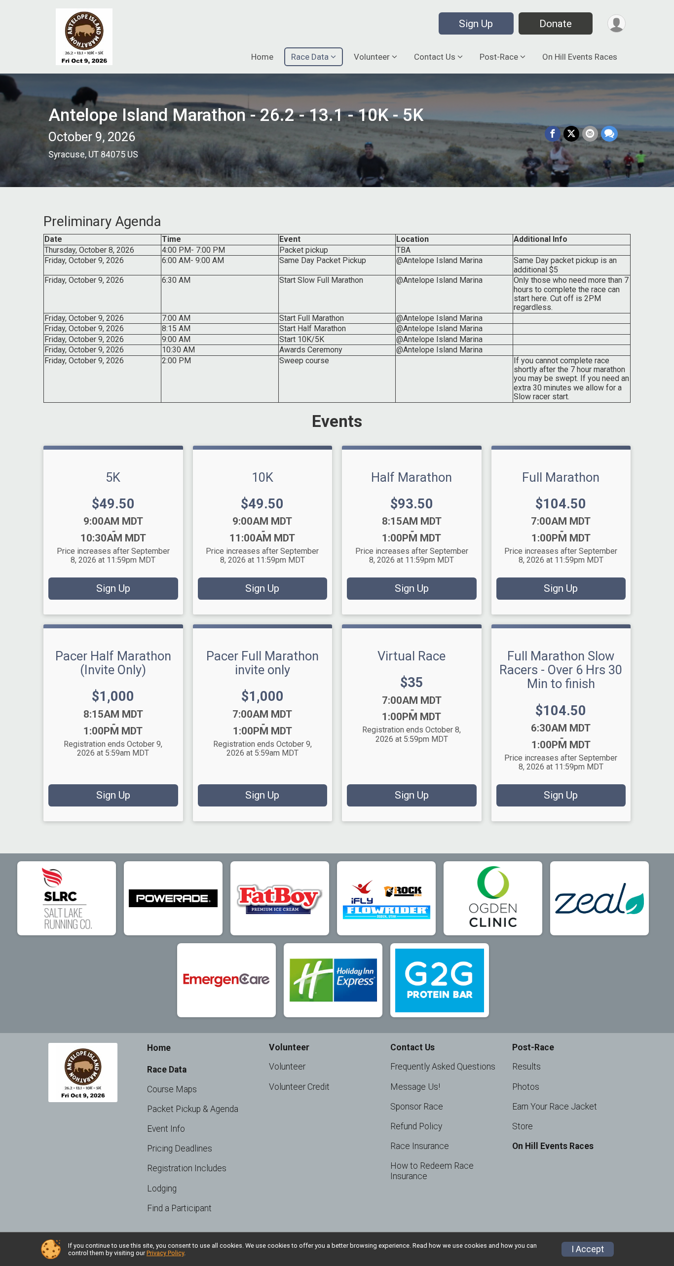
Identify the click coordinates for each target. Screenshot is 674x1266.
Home (262, 57)
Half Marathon (411, 477)
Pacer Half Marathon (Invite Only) (113, 663)
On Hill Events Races (579, 57)
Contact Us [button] (434, 57)
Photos (525, 1087)
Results (526, 1067)
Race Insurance (419, 1146)
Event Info (166, 1129)
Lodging (162, 1188)
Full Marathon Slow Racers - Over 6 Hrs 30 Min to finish (560, 670)
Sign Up (476, 24)
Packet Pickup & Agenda (192, 1109)
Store (522, 1126)
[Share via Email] (590, 134)
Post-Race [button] (499, 57)
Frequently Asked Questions (442, 1067)
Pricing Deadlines (179, 1148)
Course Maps (172, 1089)
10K (262, 477)
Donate (555, 24)
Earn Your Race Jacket (554, 1107)
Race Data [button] (310, 57)
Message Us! (415, 1087)
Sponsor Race (416, 1107)
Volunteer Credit (299, 1087)
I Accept (587, 1249)
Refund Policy (416, 1126)
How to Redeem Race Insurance (432, 1171)
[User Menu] (616, 23)
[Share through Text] (609, 134)
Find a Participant (179, 1208)
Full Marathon (560, 477)
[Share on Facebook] (553, 134)
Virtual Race (411, 656)
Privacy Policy (165, 1253)
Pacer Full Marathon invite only (262, 663)
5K (113, 477)
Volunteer (287, 1067)
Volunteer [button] (372, 57)
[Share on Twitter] (571, 134)
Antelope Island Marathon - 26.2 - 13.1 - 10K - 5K (235, 115)
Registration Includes (186, 1168)
